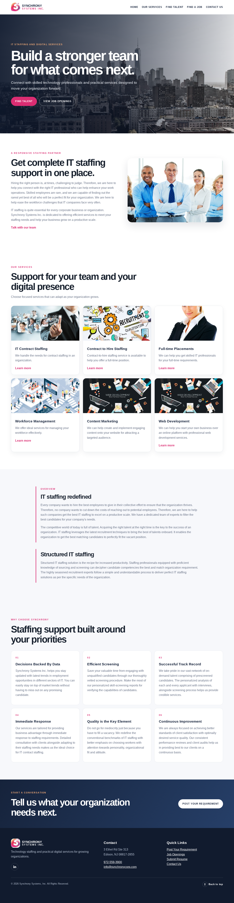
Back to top (213, 884)
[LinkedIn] (14, 866)
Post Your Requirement (200, 803)
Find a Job (194, 7)
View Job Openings (57, 101)
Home (134, 7)
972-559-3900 (113, 862)
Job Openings (176, 854)
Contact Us (214, 7)
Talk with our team (23, 227)
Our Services (152, 7)
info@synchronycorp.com (120, 866)
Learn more (23, 368)
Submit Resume (177, 859)
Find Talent (174, 7)
